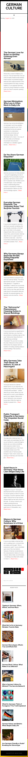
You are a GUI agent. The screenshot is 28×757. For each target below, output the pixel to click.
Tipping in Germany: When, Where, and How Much (12, 606)
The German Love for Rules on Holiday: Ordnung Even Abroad (14, 55)
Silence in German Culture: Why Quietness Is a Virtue (13, 521)
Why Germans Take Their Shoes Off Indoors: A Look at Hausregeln (13, 364)
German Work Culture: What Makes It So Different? (12, 665)
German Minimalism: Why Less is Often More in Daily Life (13, 103)
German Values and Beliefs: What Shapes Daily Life (12, 724)
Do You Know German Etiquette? (14, 156)
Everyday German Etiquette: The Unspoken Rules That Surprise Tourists (14, 205)
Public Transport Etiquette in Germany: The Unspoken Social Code (14, 417)
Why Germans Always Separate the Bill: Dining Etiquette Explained (14, 257)
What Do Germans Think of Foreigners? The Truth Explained (14, 705)
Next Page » (17, 572)
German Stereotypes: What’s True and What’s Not (12, 646)
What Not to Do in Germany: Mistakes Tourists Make (12, 626)
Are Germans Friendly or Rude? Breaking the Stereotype (13, 744)
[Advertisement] (14, 34)
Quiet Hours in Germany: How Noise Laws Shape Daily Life (14, 470)
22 (11, 572)
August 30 (8, 18)
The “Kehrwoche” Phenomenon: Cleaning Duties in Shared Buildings (12, 310)
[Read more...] (7, 91)
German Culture (14, 6)
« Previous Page (8, 569)
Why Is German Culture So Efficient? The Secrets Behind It (13, 685)
